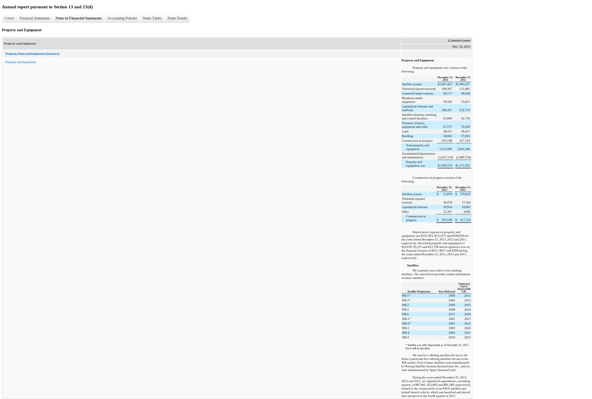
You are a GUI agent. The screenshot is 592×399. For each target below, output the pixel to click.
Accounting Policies (122, 18)
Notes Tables (152, 18)
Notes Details (177, 18)
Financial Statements (35, 18)
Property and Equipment (20, 62)
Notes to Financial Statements (79, 18)
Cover (9, 18)
